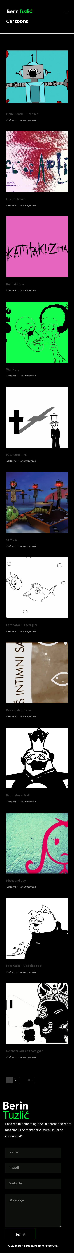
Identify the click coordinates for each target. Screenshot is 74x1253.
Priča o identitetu (18, 710)
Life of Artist (15, 199)
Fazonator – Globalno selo (24, 965)
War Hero (12, 369)
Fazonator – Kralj (17, 795)
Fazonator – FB (16, 454)
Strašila (11, 540)
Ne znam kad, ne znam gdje (24, 1051)
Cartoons (11, 120)
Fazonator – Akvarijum (21, 625)
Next (22, 1080)
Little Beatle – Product (22, 114)
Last (30, 1080)
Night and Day (16, 880)
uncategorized (28, 120)
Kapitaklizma (15, 284)
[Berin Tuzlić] (24, 11)
